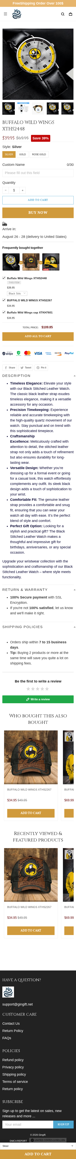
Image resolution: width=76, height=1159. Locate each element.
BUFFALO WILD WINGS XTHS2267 (29, 300)
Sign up (63, 1125)
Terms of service (15, 1082)
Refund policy (13, 1060)
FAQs (6, 1038)
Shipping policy (14, 1074)
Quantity (8, 183)
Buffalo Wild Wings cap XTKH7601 (30, 312)
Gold (22, 154)
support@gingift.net (17, 1004)
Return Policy (12, 1031)
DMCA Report (18, 1141)
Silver (17, 147)
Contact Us (11, 1023)
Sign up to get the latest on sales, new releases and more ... (32, 1113)
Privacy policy (13, 1067)
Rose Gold (39, 154)
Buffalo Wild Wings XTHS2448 (27, 278)
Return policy (12, 1089)
